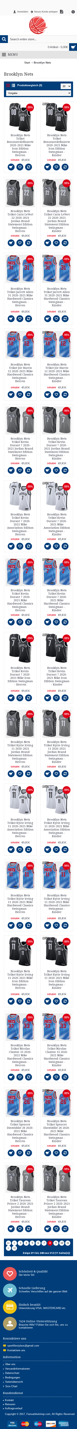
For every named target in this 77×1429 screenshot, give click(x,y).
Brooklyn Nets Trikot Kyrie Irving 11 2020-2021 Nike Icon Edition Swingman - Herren (20, 979)
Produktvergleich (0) (29, 85)
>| (14, 1248)
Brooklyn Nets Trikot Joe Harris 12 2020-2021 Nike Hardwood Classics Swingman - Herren (20, 373)
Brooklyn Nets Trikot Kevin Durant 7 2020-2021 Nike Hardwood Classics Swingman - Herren (20, 600)
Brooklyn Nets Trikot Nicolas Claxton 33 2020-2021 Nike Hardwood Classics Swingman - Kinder (57, 1055)
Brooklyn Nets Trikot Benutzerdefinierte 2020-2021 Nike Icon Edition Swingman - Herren (20, 145)
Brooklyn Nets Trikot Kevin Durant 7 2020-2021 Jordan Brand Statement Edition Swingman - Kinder (57, 448)
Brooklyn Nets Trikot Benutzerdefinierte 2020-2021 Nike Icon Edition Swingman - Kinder (56, 145)
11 (68, 1243)
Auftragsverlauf (13, 1408)
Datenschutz (12, 1373)
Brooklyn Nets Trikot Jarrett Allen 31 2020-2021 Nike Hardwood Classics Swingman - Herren (20, 297)
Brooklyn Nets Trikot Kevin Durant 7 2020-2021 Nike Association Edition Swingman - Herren (20, 524)
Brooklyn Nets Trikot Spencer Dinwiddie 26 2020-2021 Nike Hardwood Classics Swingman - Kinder (56, 1131)
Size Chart (11, 1386)
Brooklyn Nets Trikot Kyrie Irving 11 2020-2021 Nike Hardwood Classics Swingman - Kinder (57, 904)
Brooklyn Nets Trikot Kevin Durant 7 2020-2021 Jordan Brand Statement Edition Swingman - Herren (20, 448)
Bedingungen (12, 1377)
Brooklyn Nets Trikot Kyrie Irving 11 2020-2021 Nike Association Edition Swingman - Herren (20, 828)
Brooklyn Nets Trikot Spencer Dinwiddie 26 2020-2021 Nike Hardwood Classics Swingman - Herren (20, 1131)
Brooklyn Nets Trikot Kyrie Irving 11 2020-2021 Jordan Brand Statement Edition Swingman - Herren (20, 751)
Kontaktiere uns (16, 1350)
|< (8, 1243)
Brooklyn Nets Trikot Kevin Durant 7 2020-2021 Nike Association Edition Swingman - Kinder (57, 524)
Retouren (10, 1404)
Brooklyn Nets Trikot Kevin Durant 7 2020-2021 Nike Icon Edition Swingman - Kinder (56, 676)
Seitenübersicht (14, 1381)
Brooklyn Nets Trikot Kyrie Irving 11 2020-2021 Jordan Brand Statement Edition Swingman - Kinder (57, 751)
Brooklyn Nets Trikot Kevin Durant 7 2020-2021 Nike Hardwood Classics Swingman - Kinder (57, 600)
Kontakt (9, 1400)
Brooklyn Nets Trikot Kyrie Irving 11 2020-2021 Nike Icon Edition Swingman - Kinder (57, 979)
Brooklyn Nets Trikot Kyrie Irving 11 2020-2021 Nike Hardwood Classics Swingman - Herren (20, 904)
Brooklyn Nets (42, 62)
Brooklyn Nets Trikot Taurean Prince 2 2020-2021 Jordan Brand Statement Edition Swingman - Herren (20, 1206)
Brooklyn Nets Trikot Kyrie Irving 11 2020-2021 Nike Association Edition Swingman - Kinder (57, 828)
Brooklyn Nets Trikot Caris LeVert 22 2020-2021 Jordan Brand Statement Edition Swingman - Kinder (57, 221)
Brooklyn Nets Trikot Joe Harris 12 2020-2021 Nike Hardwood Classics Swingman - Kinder (57, 373)
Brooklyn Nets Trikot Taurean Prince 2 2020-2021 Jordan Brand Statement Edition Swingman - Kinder (57, 1206)
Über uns (10, 1364)
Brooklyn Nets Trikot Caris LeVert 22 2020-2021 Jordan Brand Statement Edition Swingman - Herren (20, 221)
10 (61, 1243)
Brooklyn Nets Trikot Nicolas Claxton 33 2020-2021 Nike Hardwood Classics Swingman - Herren (20, 1055)
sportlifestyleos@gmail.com (23, 1345)
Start (27, 62)
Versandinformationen (17, 1368)
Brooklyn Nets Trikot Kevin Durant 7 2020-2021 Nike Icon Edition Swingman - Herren (20, 676)
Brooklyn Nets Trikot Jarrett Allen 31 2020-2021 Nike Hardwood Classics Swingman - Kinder (57, 297)
